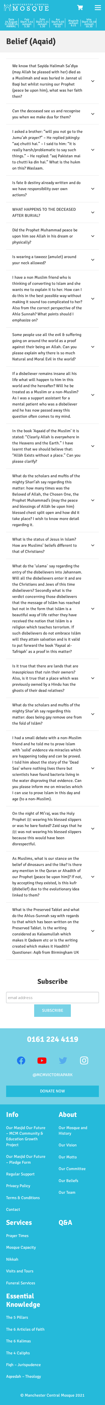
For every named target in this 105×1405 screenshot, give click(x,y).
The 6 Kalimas (18, 1341)
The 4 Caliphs (18, 1353)
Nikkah (12, 1259)
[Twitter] (63, 1060)
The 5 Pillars (17, 1317)
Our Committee (72, 1168)
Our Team (67, 1192)
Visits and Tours (19, 1271)
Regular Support (20, 1174)
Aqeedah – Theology (23, 1376)
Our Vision (68, 1145)
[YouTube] (42, 1060)
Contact (13, 1209)
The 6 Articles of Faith (25, 1329)
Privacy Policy (18, 1185)
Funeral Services (20, 1283)
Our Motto (68, 1157)
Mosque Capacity (21, 1247)
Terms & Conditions (23, 1197)
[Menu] (97, 7)
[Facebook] (21, 1060)
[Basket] (80, 7)
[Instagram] (84, 1060)
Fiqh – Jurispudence (23, 1364)
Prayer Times (17, 1235)
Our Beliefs (68, 1180)
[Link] (26, 7)
